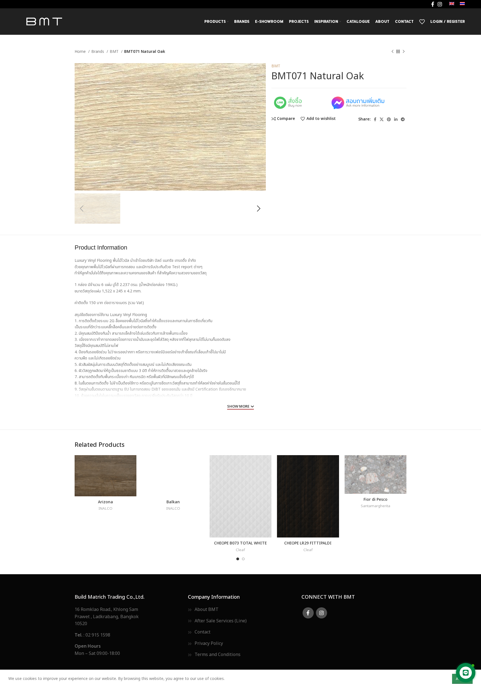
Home (81, 52)
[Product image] (105, 475)
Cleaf (240, 550)
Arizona (105, 501)
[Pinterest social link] (388, 119)
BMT (115, 52)
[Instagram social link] (440, 4)
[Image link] (300, 102)
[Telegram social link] (402, 119)
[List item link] (127, 635)
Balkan (173, 501)
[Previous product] (392, 52)
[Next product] (403, 52)
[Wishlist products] (422, 21)
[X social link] (381, 119)
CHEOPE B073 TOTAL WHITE (240, 542)
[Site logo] (44, 21)
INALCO (105, 508)
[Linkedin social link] (395, 119)
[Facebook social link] (433, 4)
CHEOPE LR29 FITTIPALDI (308, 542)
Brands (98, 52)
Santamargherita (375, 506)
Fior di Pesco (375, 499)
